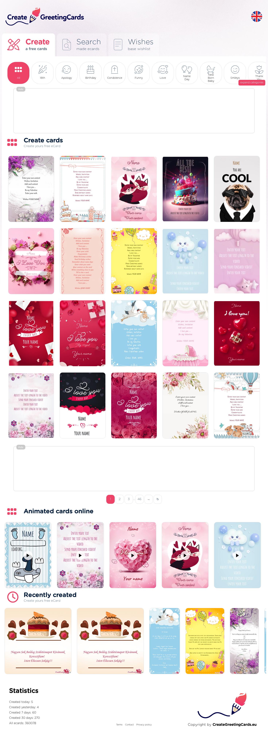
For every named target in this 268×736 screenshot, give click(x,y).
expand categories (251, 82)
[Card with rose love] (134, 405)
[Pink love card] (31, 261)
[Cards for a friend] (185, 405)
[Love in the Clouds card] (83, 405)
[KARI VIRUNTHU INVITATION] (164, 641)
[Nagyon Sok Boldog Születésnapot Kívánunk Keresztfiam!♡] (38, 641)
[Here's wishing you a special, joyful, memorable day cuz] (244, 641)
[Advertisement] (134, 111)
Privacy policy (144, 725)
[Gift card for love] (83, 333)
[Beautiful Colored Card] (31, 189)
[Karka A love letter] (31, 333)
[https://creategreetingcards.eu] (125, 16)
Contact (129, 725)
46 (139, 499)
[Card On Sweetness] (83, 189)
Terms (119, 725)
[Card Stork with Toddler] (134, 333)
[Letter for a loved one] (83, 261)
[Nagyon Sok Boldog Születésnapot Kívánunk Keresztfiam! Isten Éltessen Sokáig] (110, 641)
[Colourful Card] (134, 261)
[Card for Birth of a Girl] (185, 333)
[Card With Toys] (237, 405)
